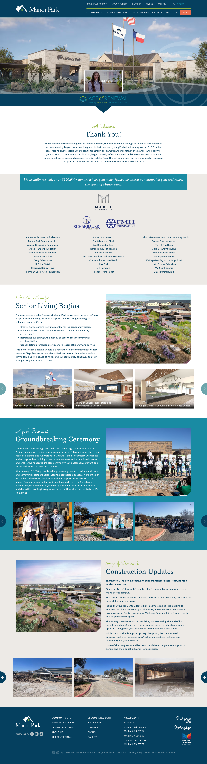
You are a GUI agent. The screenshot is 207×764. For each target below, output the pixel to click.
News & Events (119, 4)
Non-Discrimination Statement (160, 752)
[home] (38, 8)
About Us (157, 12)
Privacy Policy (135, 752)
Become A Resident (96, 4)
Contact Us (171, 12)
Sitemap (122, 752)
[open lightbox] (42, 521)
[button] (149, 4)
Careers (136, 4)
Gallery (162, 4)
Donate (186, 13)
